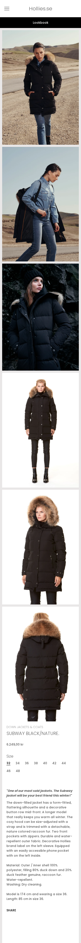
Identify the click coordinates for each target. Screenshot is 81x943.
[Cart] (76, 8)
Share (11, 910)
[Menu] (7, 9)
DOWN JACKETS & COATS (24, 727)
